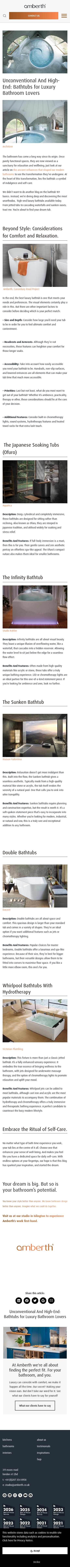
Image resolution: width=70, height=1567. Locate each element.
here (10, 1540)
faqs (39, 1459)
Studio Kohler (10, 630)
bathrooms (8, 1446)
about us (41, 1439)
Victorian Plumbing (13, 1049)
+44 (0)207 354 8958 (15, 1479)
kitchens (7, 1439)
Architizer (8, 146)
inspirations (43, 1452)
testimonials (43, 1446)
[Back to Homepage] (10, 1510)
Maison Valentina (12, 759)
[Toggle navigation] (64, 16)
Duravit (6, 909)
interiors (7, 1452)
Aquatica (7, 505)
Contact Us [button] (34, 15)
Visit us (7, 1216)
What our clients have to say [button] (35, 1405)
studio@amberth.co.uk (17, 1484)
